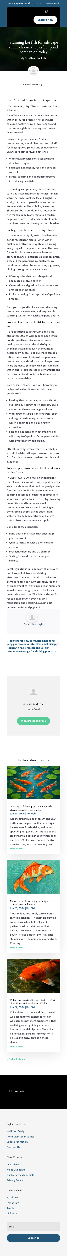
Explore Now (45, 19)
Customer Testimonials (20, 1175)
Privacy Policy (15, 1180)
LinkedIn (12, 1213)
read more (16, 848)
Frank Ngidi (38, 84)
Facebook (12, 1197)
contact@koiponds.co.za (23, 3)
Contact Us (13, 1147)
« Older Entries (16, 1059)
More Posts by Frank (33, 721)
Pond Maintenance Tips (21, 1136)
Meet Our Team (16, 1169)
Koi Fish (41, 58)
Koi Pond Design (16, 1131)
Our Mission (14, 1164)
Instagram (13, 1203)
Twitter (11, 1208)
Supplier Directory (17, 1142)
